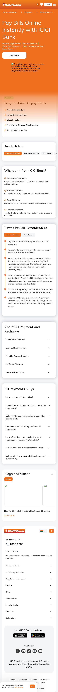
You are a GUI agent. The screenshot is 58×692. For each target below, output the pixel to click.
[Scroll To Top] (51, 531)
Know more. (19, 687)
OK (32, 686)
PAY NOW (14, 55)
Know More (7, 49)
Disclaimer (43, 679)
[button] (29, 474)
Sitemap (12, 679)
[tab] (13, 153)
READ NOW (9, 516)
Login (48, 4)
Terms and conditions (27, 679)
